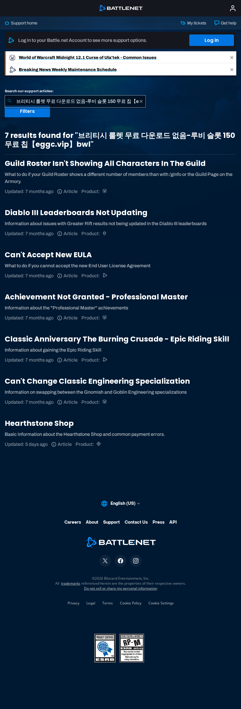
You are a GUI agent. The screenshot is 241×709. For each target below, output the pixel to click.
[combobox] (75, 101)
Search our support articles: (29, 91)
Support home (23, 23)
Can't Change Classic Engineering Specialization (97, 381)
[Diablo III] (105, 233)
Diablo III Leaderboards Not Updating (76, 212)
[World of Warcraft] (105, 191)
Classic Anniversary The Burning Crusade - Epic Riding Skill (117, 339)
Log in (212, 40)
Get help (228, 23)
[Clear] (141, 101)
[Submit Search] (9, 101)
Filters (27, 111)
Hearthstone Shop (39, 423)
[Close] (231, 57)
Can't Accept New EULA (48, 255)
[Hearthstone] (99, 444)
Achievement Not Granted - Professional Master (96, 297)
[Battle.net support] (105, 275)
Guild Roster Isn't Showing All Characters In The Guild (105, 163)
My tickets (196, 23)
